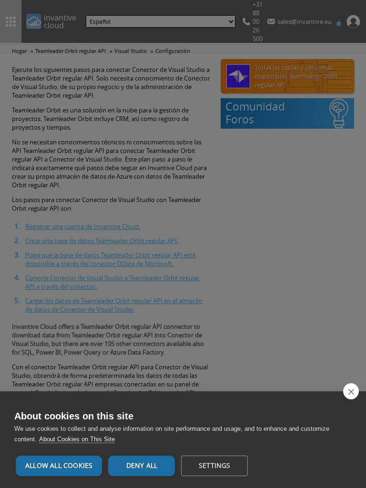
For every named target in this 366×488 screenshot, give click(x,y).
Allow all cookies (58, 465)
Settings (215, 465)
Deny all (142, 465)
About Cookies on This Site (77, 439)
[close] (351, 391)
